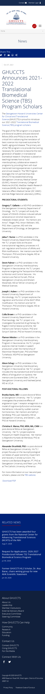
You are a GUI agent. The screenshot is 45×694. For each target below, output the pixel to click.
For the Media (8, 651)
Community (7, 626)
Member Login (34, 3)
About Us (6, 602)
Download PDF (9, 480)
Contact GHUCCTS (10, 645)
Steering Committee (11, 616)
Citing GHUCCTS (9, 648)
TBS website (30, 475)
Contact (21, 3)
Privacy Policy (8, 687)
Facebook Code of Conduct (25, 687)
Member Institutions (11, 608)
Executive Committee (11, 613)
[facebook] (4, 662)
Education (6, 632)
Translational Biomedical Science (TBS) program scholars (20, 123)
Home (3, 31)
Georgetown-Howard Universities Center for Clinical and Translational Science (22, 116)
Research (6, 629)
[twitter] (10, 662)
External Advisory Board (13, 610)
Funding (5, 635)
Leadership (7, 605)
